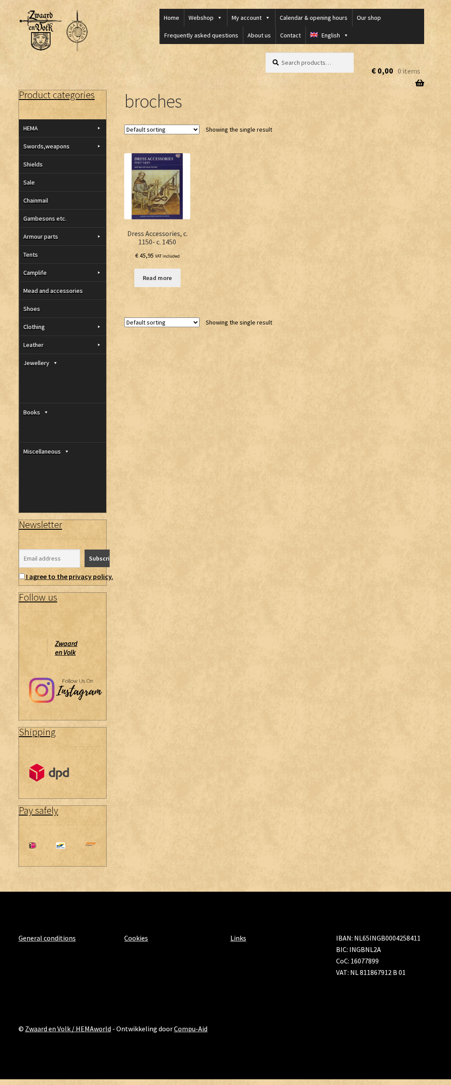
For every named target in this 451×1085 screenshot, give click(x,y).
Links (238, 938)
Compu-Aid (190, 1028)
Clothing (34, 327)
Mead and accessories (53, 291)
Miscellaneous (42, 451)
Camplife (35, 273)
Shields (33, 164)
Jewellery (36, 363)
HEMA (30, 128)
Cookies (136, 938)
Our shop (369, 18)
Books (31, 412)
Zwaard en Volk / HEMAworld (68, 1028)
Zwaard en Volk (66, 648)
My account (247, 18)
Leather (33, 345)
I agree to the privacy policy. (69, 576)
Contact (290, 35)
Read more (157, 278)
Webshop (201, 18)
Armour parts (40, 236)
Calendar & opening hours (313, 18)
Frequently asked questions (201, 35)
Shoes (31, 309)
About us (259, 35)
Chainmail (35, 200)
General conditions (47, 938)
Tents (30, 254)
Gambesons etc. (45, 218)
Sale (29, 182)
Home (171, 18)
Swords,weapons (46, 146)
